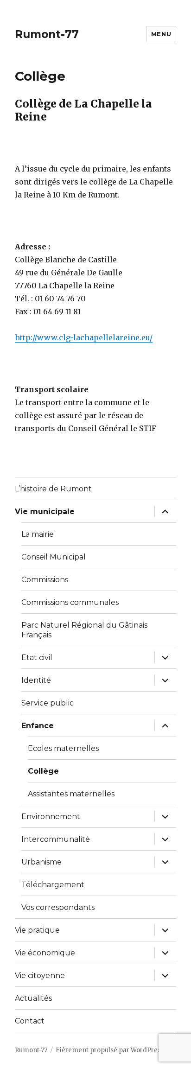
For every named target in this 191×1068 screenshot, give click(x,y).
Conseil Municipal (53, 557)
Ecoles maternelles (63, 748)
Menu (161, 34)
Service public (47, 703)
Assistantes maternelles (71, 793)
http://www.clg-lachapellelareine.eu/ (84, 337)
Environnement (50, 816)
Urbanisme (41, 862)
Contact (30, 1021)
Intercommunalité (55, 839)
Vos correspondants (58, 907)
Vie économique (45, 952)
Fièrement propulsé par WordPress (110, 1050)
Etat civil (36, 657)
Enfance (37, 725)
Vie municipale (45, 511)
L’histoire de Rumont (53, 488)
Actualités (33, 998)
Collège (43, 771)
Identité (36, 680)
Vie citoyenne (40, 975)
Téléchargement (52, 884)
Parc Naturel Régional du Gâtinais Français (84, 630)
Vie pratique (37, 930)
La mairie (37, 534)
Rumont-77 (47, 34)
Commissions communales (70, 602)
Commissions (44, 579)
